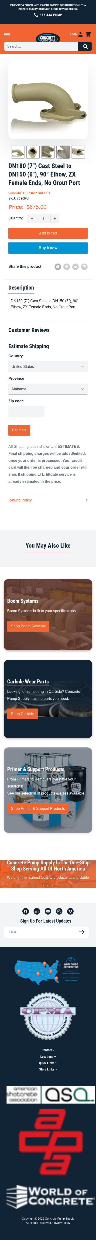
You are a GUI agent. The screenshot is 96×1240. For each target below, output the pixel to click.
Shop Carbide (22, 714)
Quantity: (15, 218)
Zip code (16, 401)
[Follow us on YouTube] (48, 911)
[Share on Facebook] (58, 266)
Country (15, 356)
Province (16, 379)
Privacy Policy (61, 1223)
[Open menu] (7, 34)
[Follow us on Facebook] (25, 911)
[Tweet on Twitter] (75, 266)
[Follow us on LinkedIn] (37, 911)
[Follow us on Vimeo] (70, 911)
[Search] (85, 46)
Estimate (19, 430)
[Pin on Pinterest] (66, 266)
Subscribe (80, 932)
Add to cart (48, 233)
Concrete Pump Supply (29, 193)
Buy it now (48, 248)
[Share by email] (84, 266)
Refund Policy (20, 500)
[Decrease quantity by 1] (32, 218)
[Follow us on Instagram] (59, 911)
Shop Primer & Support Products (38, 808)
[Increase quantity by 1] (55, 218)
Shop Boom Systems (28, 626)
